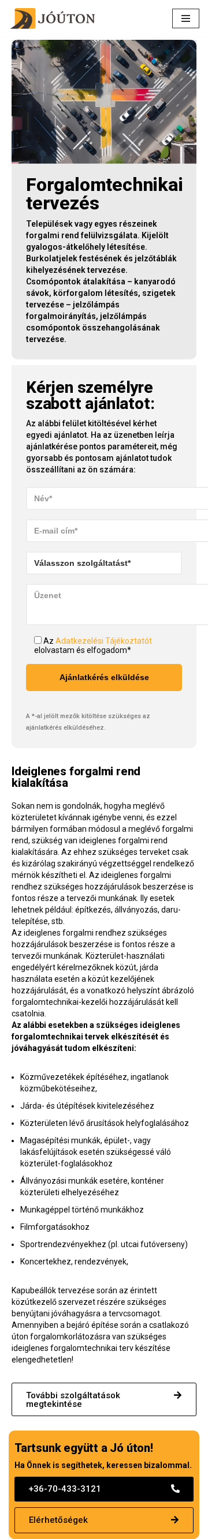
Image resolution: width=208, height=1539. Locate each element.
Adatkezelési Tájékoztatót (103, 640)
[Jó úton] (55, 18)
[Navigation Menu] (185, 18)
